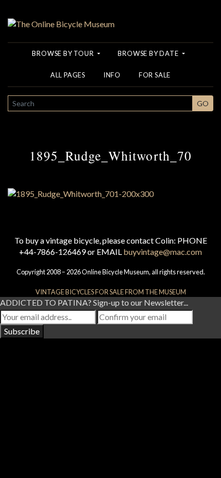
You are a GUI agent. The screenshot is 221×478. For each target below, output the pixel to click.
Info (112, 75)
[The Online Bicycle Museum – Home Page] (61, 13)
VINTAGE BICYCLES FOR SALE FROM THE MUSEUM (110, 292)
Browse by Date (149, 53)
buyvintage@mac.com (162, 251)
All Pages (67, 75)
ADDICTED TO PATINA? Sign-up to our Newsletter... (94, 302)
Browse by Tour (63, 53)
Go (203, 103)
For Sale (155, 75)
